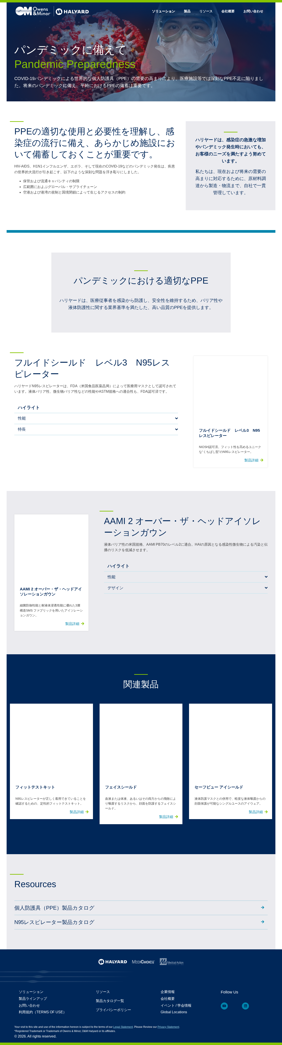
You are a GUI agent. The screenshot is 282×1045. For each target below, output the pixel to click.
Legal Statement (123, 1026)
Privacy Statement (168, 1026)
